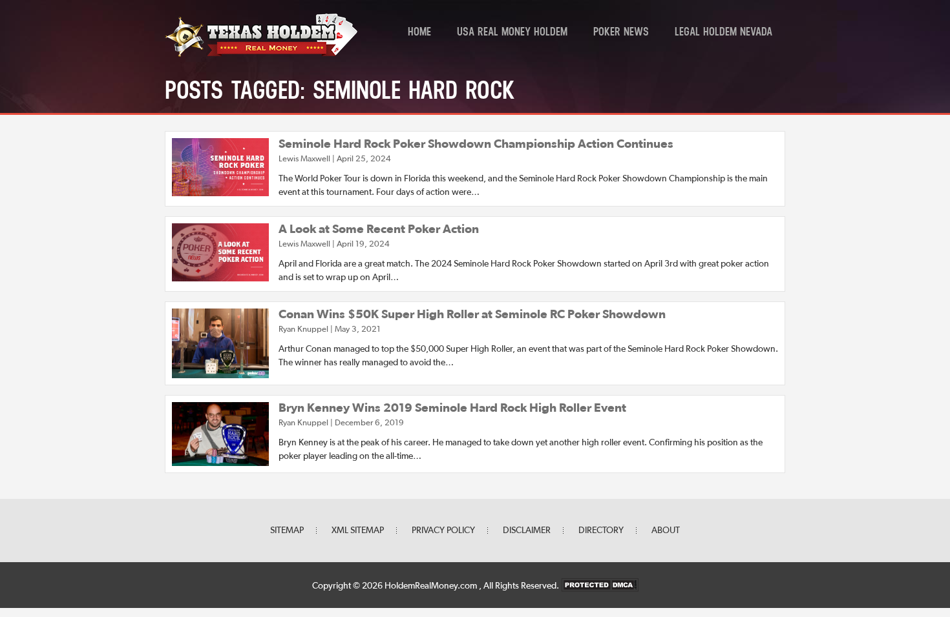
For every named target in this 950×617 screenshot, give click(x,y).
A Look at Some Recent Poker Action (379, 229)
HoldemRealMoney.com (432, 586)
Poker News (621, 33)
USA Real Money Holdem (512, 33)
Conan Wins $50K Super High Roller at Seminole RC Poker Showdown (472, 314)
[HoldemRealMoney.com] (261, 55)
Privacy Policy (443, 530)
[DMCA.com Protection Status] (600, 586)
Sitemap (287, 530)
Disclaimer (527, 530)
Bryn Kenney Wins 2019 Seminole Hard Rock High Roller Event (452, 408)
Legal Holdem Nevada (723, 33)
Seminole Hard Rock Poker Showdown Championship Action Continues (476, 144)
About (665, 530)
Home (419, 33)
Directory (601, 530)
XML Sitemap (358, 530)
